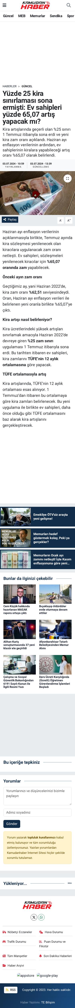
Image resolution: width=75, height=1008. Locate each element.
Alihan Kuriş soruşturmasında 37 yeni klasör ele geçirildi (19, 645)
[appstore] (26, 976)
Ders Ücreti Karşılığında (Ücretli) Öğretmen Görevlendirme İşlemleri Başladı (54, 681)
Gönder (11, 824)
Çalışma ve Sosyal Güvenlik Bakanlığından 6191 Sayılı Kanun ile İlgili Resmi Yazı (18, 681)
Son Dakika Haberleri (58, 956)
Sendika (56, 16)
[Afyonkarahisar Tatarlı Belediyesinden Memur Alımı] (55, 629)
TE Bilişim (48, 1002)
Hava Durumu (54, 932)
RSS (12, 990)
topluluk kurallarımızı (42, 837)
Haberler (10, 86)
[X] (34, 917)
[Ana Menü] (4, 5)
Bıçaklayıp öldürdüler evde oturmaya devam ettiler (53, 610)
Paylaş (12, 219)
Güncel (8, 16)
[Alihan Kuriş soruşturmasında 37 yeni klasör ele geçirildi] (19, 629)
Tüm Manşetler (17, 956)
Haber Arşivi (16, 965)
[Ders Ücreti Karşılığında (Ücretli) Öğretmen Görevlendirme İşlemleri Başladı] (55, 665)
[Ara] (68, 5)
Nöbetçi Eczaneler (20, 932)
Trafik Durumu (16, 941)
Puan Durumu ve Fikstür (52, 944)
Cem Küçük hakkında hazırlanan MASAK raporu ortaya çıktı (16, 610)
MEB (21, 16)
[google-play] (47, 976)
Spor (70, 16)
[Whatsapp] (41, 917)
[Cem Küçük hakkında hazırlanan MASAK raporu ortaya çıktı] (19, 594)
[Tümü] (70, 883)
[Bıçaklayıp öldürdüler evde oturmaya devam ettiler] (55, 594)
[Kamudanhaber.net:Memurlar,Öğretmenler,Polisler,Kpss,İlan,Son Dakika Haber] (36, 5)
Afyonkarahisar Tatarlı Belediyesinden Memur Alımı (54, 645)
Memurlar (37, 16)
